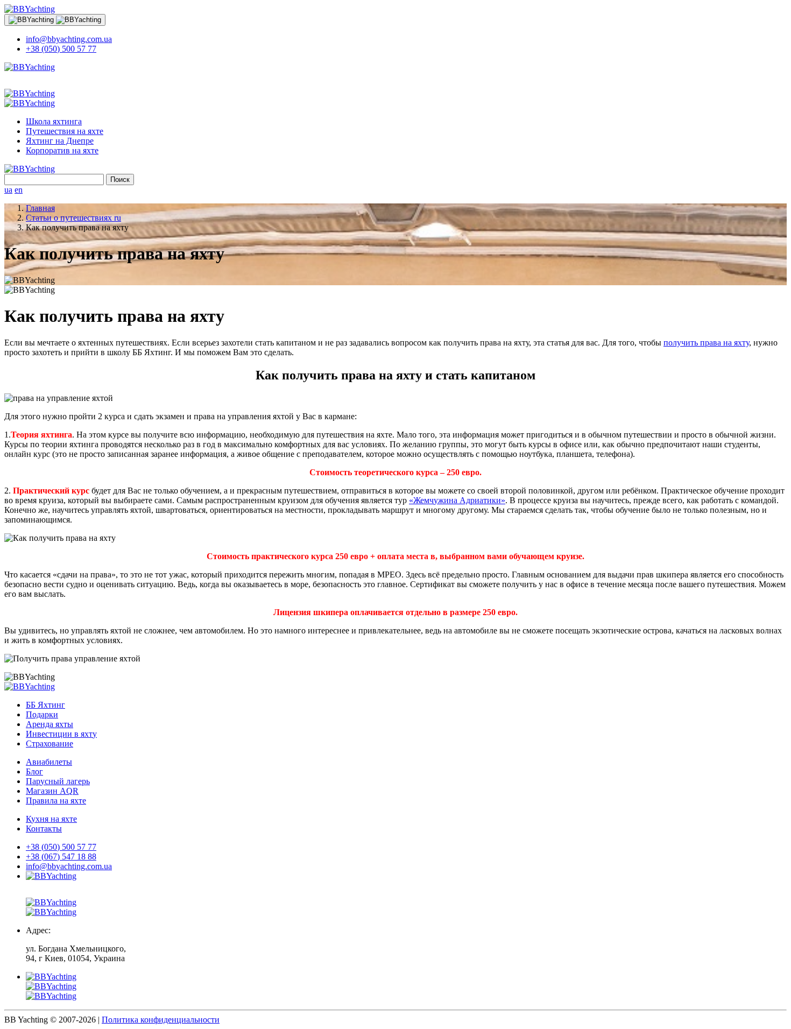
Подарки (42, 714)
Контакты (44, 828)
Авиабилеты (49, 761)
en (19, 189)
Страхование (49, 743)
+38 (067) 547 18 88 (61, 856)
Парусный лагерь (58, 781)
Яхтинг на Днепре (60, 140)
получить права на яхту (706, 342)
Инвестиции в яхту (61, 733)
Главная (40, 208)
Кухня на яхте (51, 818)
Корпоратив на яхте (62, 150)
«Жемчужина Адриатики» (457, 500)
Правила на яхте (56, 800)
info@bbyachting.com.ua (69, 39)
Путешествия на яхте (64, 131)
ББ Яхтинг (45, 704)
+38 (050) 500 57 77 (61, 48)
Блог (34, 771)
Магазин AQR (52, 790)
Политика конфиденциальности (161, 1019)
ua (8, 189)
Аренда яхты (49, 724)
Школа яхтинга (54, 121)
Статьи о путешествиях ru (73, 217)
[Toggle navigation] (54, 20)
